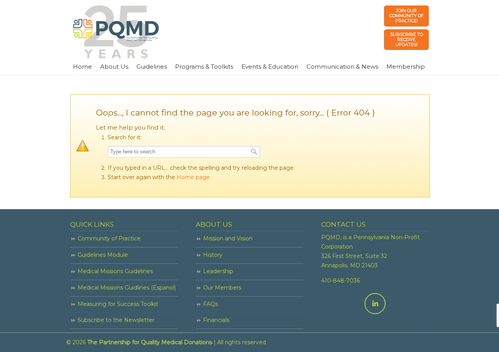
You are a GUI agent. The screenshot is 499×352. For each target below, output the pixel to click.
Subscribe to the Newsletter (116, 320)
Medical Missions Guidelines (115, 271)
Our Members (222, 287)
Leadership (218, 271)
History (213, 254)
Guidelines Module (103, 254)
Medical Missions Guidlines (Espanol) (127, 287)
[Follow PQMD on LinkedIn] (375, 303)
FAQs (210, 304)
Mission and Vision (228, 238)
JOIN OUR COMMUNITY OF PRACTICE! (406, 15)
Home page (193, 177)
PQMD (116, 31)
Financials (216, 320)
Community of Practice (109, 238)
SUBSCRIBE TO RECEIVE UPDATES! (406, 39)
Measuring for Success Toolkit (118, 304)
